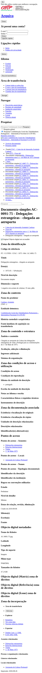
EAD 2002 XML (11, 635)
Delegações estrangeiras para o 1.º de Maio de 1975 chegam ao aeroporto (21, 232)
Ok (3, 2)
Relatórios (9, 620)
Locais (7, 115)
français (8, 66)
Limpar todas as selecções (14, 85)
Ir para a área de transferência (15, 87)
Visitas (7, 449)
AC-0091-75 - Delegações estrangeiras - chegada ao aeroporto (21, 181)
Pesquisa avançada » (8, 136)
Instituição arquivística (13, 109)
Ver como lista (10, 622)
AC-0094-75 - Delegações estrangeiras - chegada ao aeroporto (21, 193)
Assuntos (8, 113)
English (8, 64)
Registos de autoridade (13, 107)
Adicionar (9, 611)
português (8, 72)
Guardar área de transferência (15, 91)
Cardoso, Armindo (7, 302)
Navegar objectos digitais (14, 624)
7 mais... (8, 161)
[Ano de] (8, 229)
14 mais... (8, 200)
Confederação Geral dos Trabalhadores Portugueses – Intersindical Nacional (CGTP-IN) (20, 314)
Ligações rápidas (7, 38)
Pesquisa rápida (10, 145)
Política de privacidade (13, 50)
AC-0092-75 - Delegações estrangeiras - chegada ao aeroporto (21, 185)
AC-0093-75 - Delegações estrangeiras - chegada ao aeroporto (21, 189)
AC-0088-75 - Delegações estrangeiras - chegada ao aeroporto (21, 168)
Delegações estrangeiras (13, 445)
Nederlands (9, 70)
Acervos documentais (13, 143)
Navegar (4, 95)
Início (7, 48)
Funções (8, 111)
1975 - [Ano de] (15, 153)
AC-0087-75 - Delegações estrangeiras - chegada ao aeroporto (21, 164)
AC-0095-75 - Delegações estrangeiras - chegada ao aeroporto (21, 197)
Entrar (4, 21)
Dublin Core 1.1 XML (13, 633)
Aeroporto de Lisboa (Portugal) (16, 460)
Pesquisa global (9, 129)
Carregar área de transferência (15, 89)
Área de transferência (9, 76)
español (8, 68)
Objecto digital (10, 117)
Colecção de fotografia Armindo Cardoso (19, 227)
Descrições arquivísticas (13, 105)
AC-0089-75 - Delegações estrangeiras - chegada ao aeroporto (21, 173)
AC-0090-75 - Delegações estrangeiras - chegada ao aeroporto (21, 177)
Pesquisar (19, 133)
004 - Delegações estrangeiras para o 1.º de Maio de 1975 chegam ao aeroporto (22, 157)
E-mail (4, 31)
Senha (4, 34)
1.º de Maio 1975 (11, 451)
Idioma (4, 54)
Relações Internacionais (13, 447)
